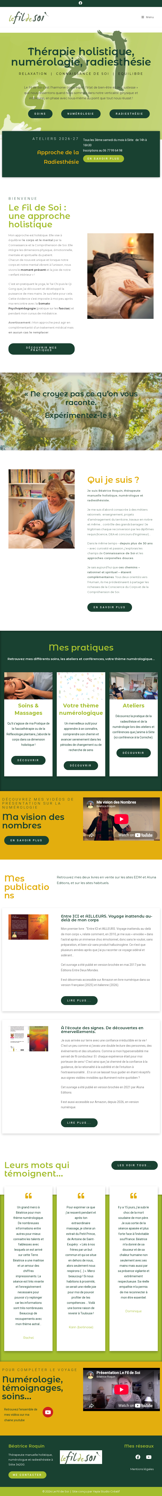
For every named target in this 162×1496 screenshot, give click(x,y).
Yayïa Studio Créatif (106, 1491)
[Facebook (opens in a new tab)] (81, 3)
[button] (40, 113)
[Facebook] (138, 1457)
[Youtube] (48, 1412)
